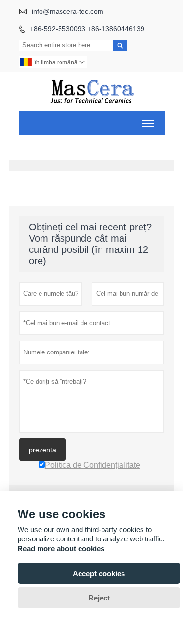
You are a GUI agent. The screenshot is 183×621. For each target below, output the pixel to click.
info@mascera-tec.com (67, 11)
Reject (99, 598)
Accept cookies (99, 573)
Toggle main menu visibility (148, 123)
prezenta (42, 450)
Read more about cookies (61, 548)
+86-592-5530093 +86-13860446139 (87, 29)
